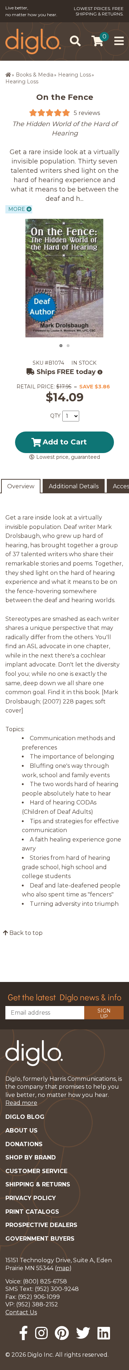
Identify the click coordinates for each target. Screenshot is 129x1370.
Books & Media (34, 75)
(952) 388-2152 (37, 1304)
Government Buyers (40, 1238)
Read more (21, 1102)
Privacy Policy (30, 1198)
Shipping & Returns (37, 1184)
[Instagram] (41, 1333)
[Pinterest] (62, 1333)
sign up (104, 1013)
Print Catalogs (32, 1211)
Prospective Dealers (41, 1225)
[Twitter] (83, 1333)
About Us (21, 1130)
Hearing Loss (74, 75)
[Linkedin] (103, 1333)
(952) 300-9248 (57, 1289)
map (63, 1268)
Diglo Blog (24, 1116)
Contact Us (21, 1312)
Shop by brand (30, 1157)
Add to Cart (65, 442)
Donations (24, 1144)
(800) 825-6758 (45, 1281)
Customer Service (36, 1171)
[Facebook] (23, 1333)
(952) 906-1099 (39, 1296)
